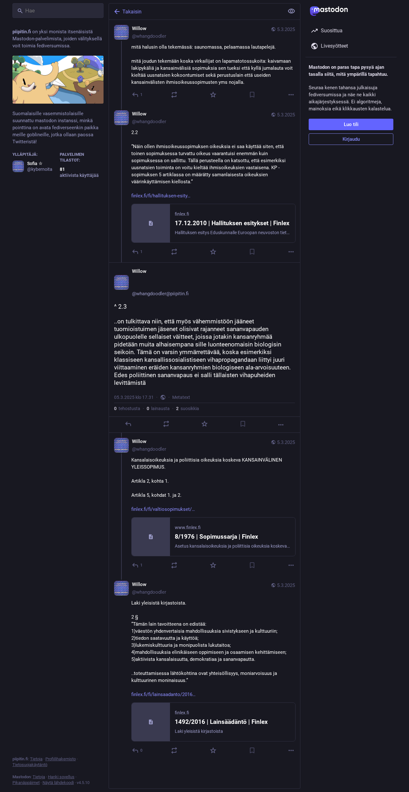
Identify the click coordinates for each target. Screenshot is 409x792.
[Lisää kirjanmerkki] (252, 95)
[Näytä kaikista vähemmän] (291, 11)
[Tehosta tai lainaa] (174, 95)
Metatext (181, 397)
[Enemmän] (291, 95)
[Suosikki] (213, 95)
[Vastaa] (128, 424)
